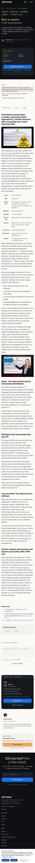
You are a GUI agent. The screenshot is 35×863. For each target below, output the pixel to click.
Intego (16, 238)
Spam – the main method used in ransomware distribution (15, 94)
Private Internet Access (22, 588)
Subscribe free (17, 744)
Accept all (5, 860)
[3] (26, 386)
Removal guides (11, 8)
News (2, 824)
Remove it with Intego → (17, 66)
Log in (31, 2)
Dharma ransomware (8, 153)
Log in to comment (17, 663)
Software (3, 818)
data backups (22, 528)
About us (3, 831)
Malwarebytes (24, 455)
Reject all (14, 860)
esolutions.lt (11, 806)
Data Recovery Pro (25, 538)
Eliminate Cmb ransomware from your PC (13, 98)
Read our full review (17, 705)
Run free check (17, 779)
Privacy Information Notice (8, 837)
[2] (13, 260)
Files (2, 821)
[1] (18, 250)
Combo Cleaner (11, 455)
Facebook (4, 809)
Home (2, 8)
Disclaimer (4, 840)
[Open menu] (25, 2)
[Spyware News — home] (7, 2)
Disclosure (4, 842)
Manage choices (23, 860)
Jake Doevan (8, 39)
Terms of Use (4, 834)
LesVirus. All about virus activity (21, 620)
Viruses (3, 816)
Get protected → (17, 700)
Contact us (4, 845)
